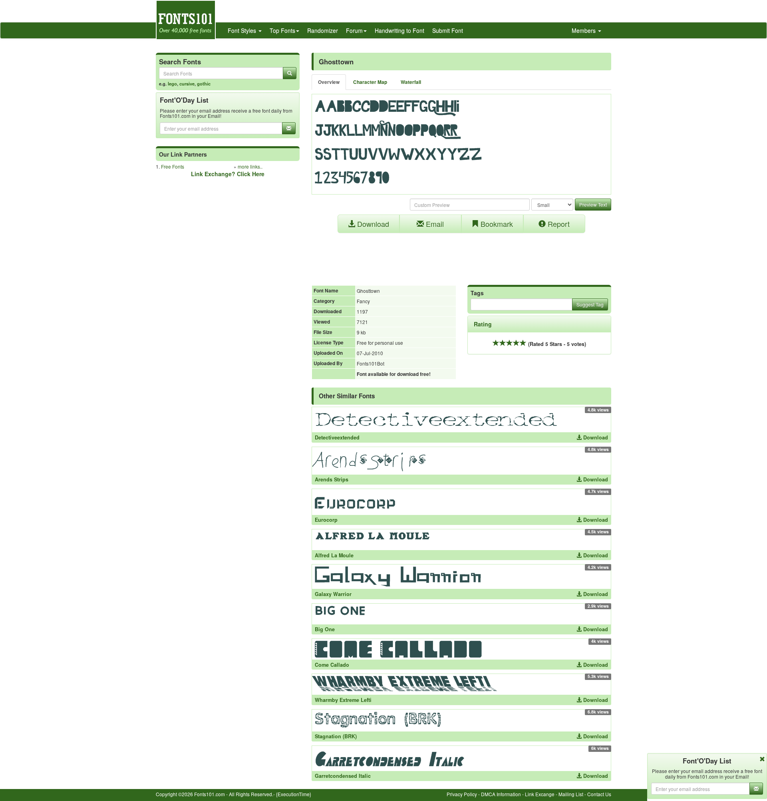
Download (372, 224)
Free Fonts (172, 166)
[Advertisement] (461, 255)
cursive (187, 83)
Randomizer (322, 30)
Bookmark (496, 224)
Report (558, 224)
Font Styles (243, 30)
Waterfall (411, 82)
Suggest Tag (590, 304)
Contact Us (599, 794)
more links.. (250, 166)
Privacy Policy (462, 794)
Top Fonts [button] (282, 30)
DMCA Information (501, 794)
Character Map (370, 82)
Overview (329, 82)
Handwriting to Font (399, 30)
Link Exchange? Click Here (227, 174)
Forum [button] (354, 30)
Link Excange (539, 794)
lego (172, 83)
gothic (204, 83)
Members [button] (584, 30)
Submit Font (447, 30)
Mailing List (570, 794)
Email (434, 224)
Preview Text (593, 204)
